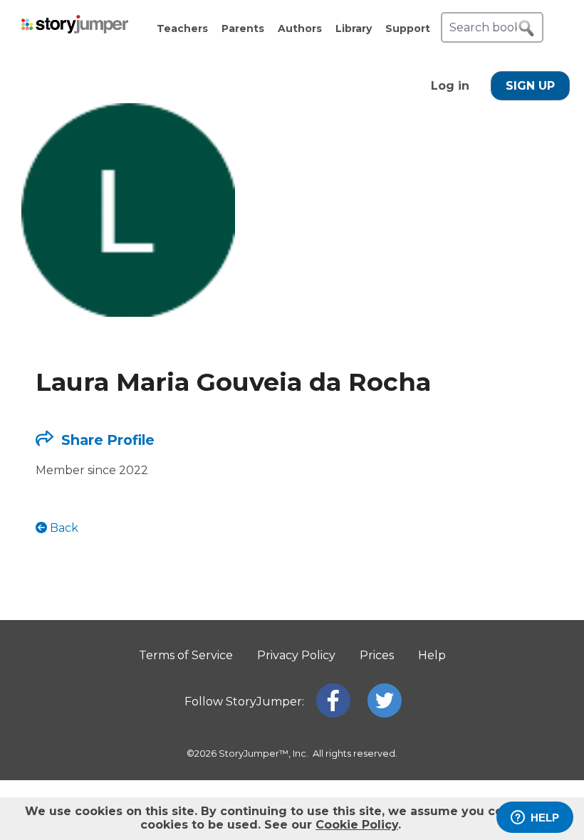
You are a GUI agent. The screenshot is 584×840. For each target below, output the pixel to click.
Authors (300, 28)
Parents (242, 28)
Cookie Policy (357, 824)
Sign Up (530, 86)
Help (432, 655)
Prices (377, 655)
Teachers (182, 28)
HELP (545, 818)
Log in (450, 86)
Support (407, 28)
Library (353, 28)
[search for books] (526, 28)
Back (62, 528)
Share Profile (106, 439)
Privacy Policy (296, 655)
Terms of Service (186, 655)
